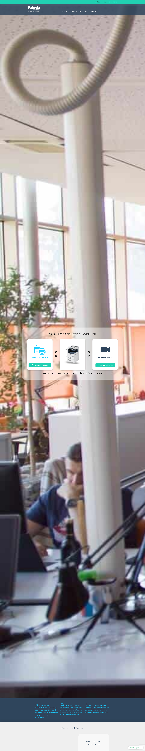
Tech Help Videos (64, 8)
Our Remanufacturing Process (85, 8)
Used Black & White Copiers (72, 11)
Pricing (94, 11)
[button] (105, 365)
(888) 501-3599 (113, 2)
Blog (87, 11)
